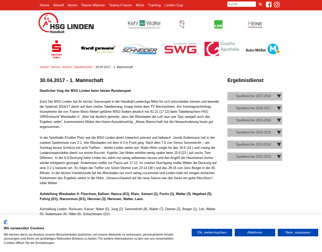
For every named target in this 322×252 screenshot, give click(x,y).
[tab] (255, 96)
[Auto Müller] (263, 57)
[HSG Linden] (67, 32)
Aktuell (58, 5)
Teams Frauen (120, 5)
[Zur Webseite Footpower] (99, 58)
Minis (140, 5)
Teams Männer (93, 5)
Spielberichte (83, 67)
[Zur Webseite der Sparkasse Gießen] (58, 58)
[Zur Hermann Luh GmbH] (217, 27)
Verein (72, 5)
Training (154, 5)
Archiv (66, 67)
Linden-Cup (174, 5)
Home (44, 5)
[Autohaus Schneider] (140, 58)
